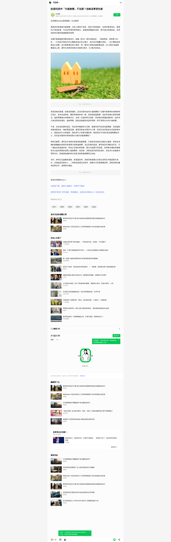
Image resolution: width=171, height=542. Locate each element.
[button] (54, 540)
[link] (60, 540)
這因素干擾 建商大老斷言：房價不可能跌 (68, 186)
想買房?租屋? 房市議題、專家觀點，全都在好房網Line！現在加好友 (77, 192)
